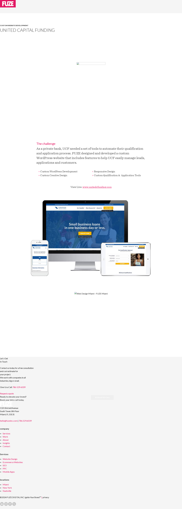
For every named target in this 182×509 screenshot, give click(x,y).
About (6, 440)
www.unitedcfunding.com (97, 187)
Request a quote (7, 393)
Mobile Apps (9, 471)
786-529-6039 (19, 387)
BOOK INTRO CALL (102, 397)
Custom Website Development (14, 25)
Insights (6, 443)
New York (7, 487)
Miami (6, 484)
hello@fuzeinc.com (8, 420)
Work (5, 436)
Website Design (10, 459)
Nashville (7, 491)
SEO (5, 465)
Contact (6, 446)
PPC (5, 468)
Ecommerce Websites (13, 462)
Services (6, 433)
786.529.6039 (25, 420)
